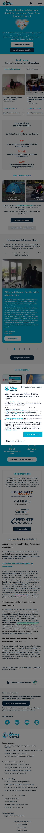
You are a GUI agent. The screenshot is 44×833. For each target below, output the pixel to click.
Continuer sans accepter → (31, 387)
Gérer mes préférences (15, 441)
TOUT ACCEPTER (33, 434)
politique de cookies (10, 430)
